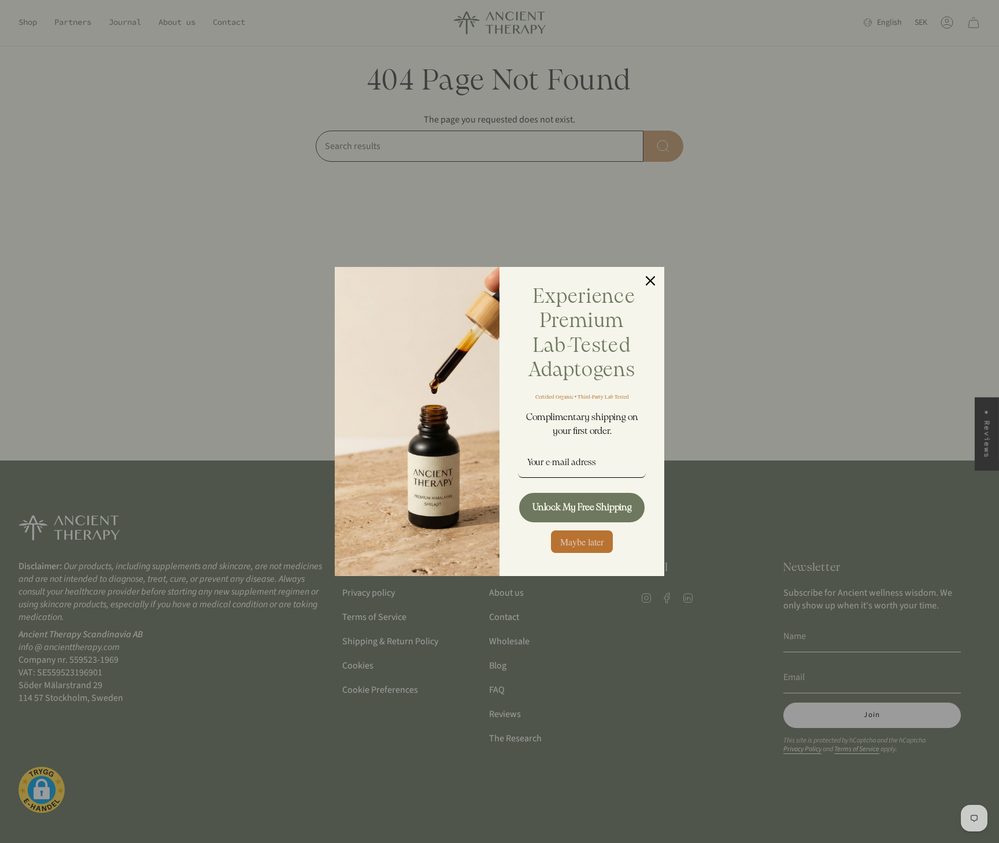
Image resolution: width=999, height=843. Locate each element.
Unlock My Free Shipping (582, 507)
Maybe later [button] (582, 542)
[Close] (650, 281)
